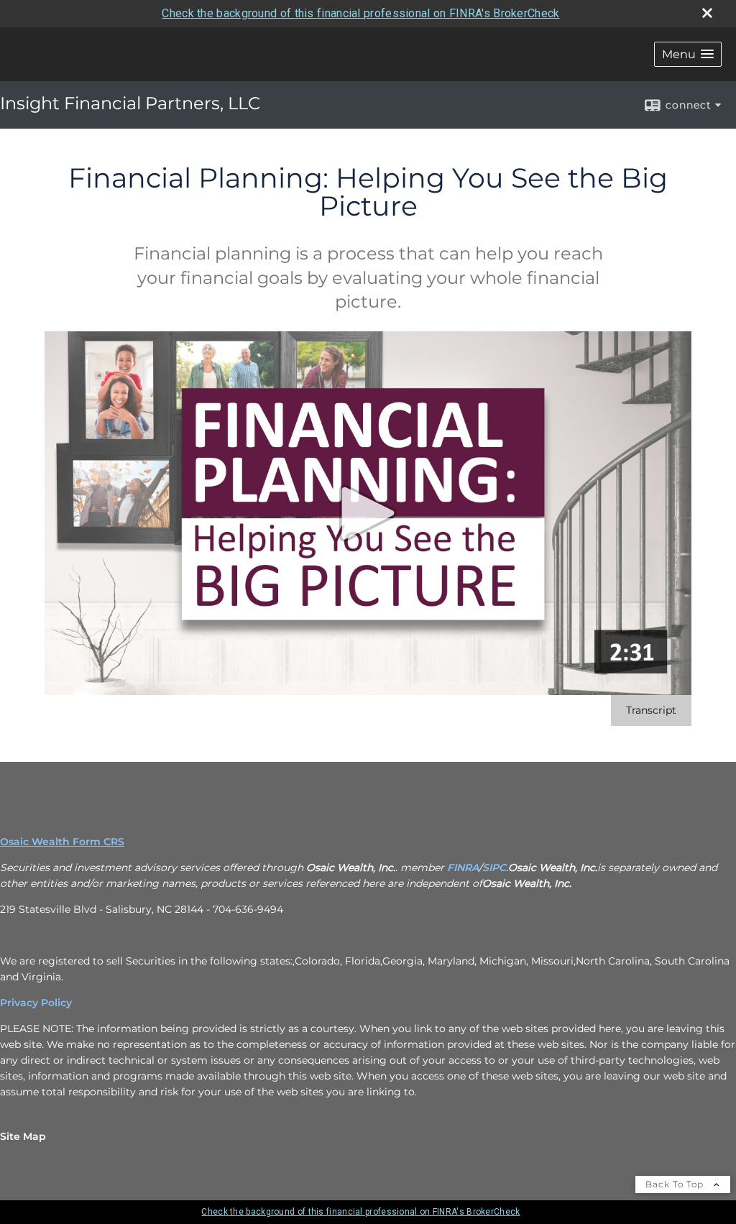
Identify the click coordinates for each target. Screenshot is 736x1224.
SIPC (494, 867)
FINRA (463, 867)
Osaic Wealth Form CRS (62, 841)
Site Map (23, 1136)
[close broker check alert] (707, 13)
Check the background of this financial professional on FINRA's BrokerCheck (360, 13)
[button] (688, 54)
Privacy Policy (36, 1002)
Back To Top (676, 1184)
